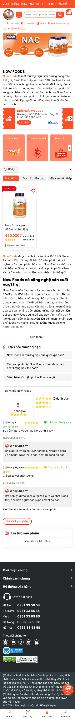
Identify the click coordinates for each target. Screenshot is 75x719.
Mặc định (11, 178)
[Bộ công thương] (20, 650)
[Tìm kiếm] (60, 15)
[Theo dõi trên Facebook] (5, 642)
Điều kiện (39, 122)
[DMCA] (20, 659)
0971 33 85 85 (28, 611)
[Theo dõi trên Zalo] (28, 642)
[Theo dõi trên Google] (36, 642)
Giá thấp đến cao (33, 178)
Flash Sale (14, 23)
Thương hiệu (29, 23)
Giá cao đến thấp (61, 178)
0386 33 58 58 (28, 622)
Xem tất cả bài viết (37, 541)
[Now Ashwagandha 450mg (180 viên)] (19, 204)
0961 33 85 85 (28, 616)
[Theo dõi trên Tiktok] (21, 642)
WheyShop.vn (48, 705)
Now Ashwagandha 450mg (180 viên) (17, 227)
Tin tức (43, 23)
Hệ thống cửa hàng (60, 23)
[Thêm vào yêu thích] (33, 191)
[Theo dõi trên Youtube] (13, 642)
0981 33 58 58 (28, 605)
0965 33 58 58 (28, 627)
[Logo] (8, 14)
